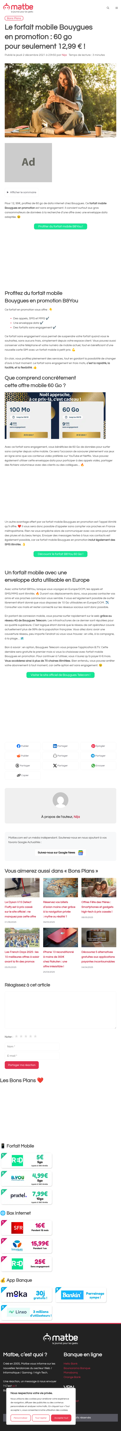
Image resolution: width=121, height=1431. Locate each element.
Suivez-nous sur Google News (57, 852)
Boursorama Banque (77, 1368)
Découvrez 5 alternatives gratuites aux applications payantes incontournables (98, 957)
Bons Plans (14, 18)
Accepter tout (61, 1418)
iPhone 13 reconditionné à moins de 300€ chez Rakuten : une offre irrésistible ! (58, 959)
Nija (77, 817)
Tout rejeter (41, 1418)
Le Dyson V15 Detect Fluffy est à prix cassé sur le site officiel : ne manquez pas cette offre (20, 909)
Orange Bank (72, 1377)
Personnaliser (20, 1418)
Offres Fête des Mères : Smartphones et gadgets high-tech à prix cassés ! (97, 907)
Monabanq (71, 1372)
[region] (41, 1406)
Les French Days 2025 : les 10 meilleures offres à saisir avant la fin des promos (22, 957)
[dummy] (28, 181)
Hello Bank (71, 1363)
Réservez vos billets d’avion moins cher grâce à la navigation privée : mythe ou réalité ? (59, 909)
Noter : (9, 1036)
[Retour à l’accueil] (18, 7)
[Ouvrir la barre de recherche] (108, 8)
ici (14, 1385)
